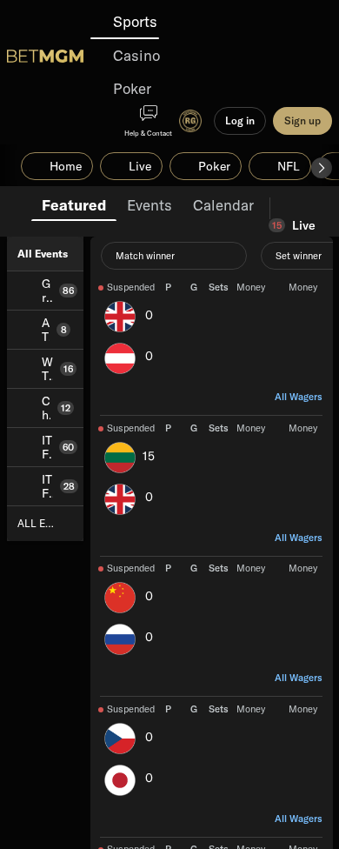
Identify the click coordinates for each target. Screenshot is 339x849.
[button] (321, 167)
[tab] (73, 203)
